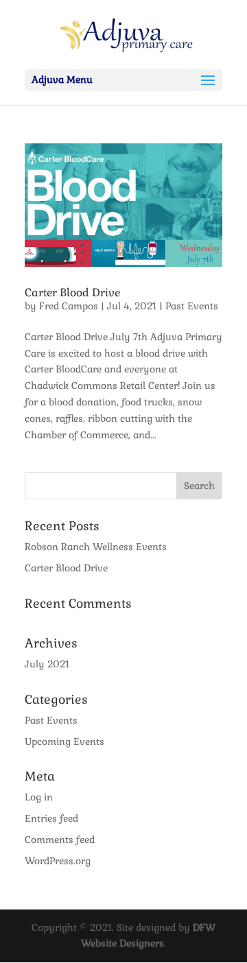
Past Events (191, 306)
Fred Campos (68, 306)
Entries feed (51, 818)
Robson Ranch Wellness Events (96, 546)
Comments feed (60, 839)
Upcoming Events (64, 741)
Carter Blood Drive (72, 292)
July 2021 (47, 664)
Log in (39, 797)
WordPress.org (58, 861)
